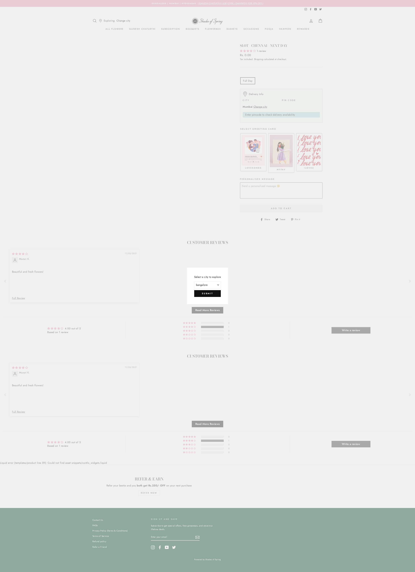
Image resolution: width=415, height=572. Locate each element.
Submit (207, 293)
